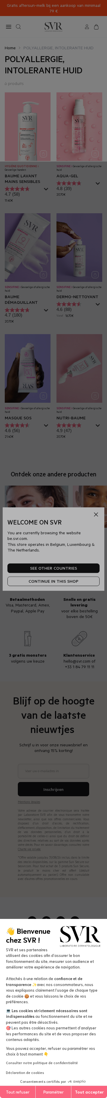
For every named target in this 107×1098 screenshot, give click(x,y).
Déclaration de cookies (25, 1072)
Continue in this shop (53, 581)
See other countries (53, 568)
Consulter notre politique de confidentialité (42, 1062)
